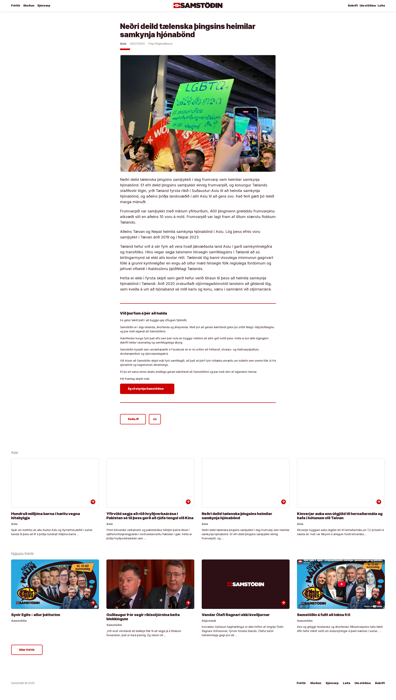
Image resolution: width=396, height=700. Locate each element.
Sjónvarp (43, 5)
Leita (381, 5)
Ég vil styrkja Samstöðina (148, 389)
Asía (123, 43)
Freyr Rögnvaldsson (160, 43)
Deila (133, 419)
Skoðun (28, 5)
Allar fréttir (27, 649)
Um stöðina (368, 5)
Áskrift (353, 5)
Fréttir (15, 5)
